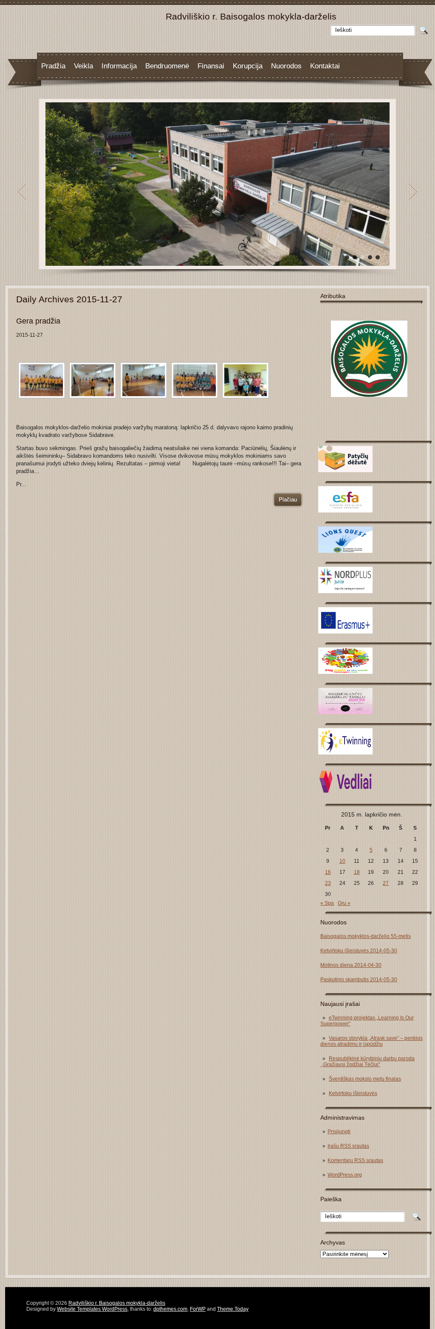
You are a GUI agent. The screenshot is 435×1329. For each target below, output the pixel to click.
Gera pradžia (38, 321)
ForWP (198, 1309)
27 (386, 883)
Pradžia (53, 66)
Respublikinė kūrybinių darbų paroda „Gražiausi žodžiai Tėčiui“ (367, 1061)
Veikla (83, 66)
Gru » (344, 903)
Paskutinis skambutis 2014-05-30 (358, 980)
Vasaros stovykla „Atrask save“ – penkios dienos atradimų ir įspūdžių (371, 1041)
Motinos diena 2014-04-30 (350, 965)
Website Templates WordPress (92, 1309)
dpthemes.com (170, 1309)
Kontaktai (325, 66)
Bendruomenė (167, 66)
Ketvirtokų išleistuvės (353, 1093)
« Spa (327, 903)
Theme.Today (233, 1309)
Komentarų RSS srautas (355, 1160)
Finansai (211, 66)
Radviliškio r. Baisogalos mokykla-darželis (116, 1303)
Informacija (119, 66)
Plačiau (288, 499)
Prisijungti (339, 1132)
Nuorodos (286, 66)
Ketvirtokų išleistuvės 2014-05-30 (358, 951)
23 (328, 883)
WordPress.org (345, 1175)
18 (357, 872)
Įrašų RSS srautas (348, 1146)
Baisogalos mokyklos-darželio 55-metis (365, 936)
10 (342, 861)
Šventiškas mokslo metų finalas (365, 1079)
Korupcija (248, 66)
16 (328, 872)
